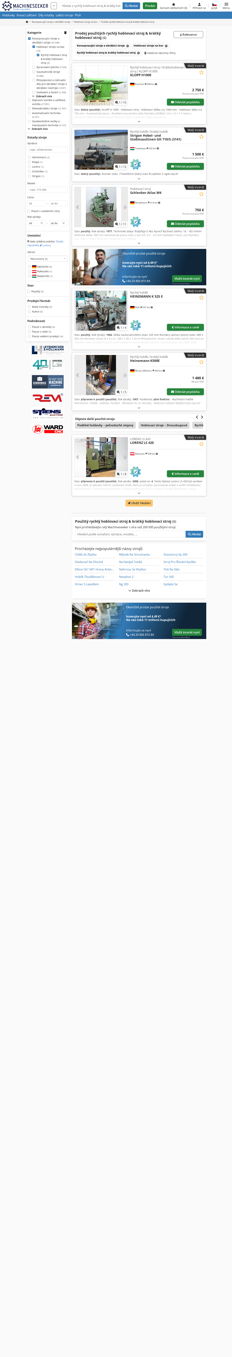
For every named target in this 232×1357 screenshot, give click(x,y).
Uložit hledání (140, 503)
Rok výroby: (34, 217)
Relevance (189, 35)
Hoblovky (8, 15)
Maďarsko (44, 276)
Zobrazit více (140, 591)
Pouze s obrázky (43, 327)
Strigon (38, 176)
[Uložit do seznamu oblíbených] (201, 72)
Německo (44, 266)
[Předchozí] (77, 85)
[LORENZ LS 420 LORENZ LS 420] (101, 457)
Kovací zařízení (27, 15)
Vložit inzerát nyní (187, 279)
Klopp (37, 162)
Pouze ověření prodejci (47, 336)
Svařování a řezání (51, 92)
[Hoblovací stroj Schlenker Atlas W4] (101, 207)
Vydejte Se (170, 584)
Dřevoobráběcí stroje (49, 108)
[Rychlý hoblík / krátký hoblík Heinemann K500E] (101, 375)
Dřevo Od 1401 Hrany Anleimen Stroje (100, 569)
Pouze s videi (41, 331)
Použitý (37, 291)
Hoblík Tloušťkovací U (89, 577)
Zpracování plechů (51, 67)
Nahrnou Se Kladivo (132, 569)
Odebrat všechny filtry (161, 53)
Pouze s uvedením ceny (45, 211)
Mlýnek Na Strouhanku (134, 554)
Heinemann (41, 157)
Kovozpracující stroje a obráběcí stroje (45, 40)
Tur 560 (168, 577)
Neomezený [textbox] (39, 259)
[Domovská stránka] (27, 21)
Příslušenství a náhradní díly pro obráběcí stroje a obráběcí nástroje (51, 84)
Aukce (37, 311)
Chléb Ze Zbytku (86, 554)
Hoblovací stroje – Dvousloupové (164, 425)
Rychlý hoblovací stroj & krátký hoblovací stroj (54, 58)
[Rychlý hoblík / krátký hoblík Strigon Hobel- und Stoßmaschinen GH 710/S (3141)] (101, 150)
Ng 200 (124, 584)
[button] (226, 5)
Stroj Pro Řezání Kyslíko (179, 562)
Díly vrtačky (46, 15)
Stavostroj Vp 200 (175, 554)
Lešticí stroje (64, 15)
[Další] (124, 85)
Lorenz (38, 166)
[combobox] (47, 259)
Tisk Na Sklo (171, 569)
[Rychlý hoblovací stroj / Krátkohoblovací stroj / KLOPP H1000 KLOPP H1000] (101, 85)
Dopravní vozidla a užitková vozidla (48, 102)
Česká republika (45, 243)
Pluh (78, 15)
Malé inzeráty (42, 306)
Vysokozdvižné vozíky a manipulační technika (49, 123)
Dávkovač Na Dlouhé (89, 562)
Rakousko (44, 271)
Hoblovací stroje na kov (50, 48)
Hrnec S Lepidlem (87, 584)
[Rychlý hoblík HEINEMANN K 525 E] (101, 311)
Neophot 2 (126, 577)
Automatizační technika (46, 115)
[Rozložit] (139, 121)
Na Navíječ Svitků (130, 562)
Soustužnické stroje (48, 73)
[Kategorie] (54, 5)
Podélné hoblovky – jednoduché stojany (105, 425)
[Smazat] (127, 46)
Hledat (133, 6)
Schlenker (39, 171)
